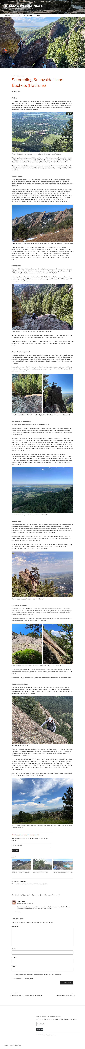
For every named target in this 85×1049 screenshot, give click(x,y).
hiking (24, 883)
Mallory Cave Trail (62, 162)
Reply (18, 912)
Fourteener (52, 428)
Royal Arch (68, 544)
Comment (15, 926)
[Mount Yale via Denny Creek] (42, 864)
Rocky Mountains (20, 881)
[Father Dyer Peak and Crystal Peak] (21, 864)
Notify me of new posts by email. (24, 978)
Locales (18, 15)
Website (14, 966)
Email (14, 957)
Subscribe (15, 850)
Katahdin (21, 458)
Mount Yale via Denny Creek (40, 872)
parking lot (41, 101)
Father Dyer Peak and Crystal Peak (21, 872)
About (38, 15)
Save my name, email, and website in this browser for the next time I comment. (38, 974)
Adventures (8, 15)
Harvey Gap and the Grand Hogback (62, 872)
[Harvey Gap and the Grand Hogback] (63, 864)
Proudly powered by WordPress (12, 1045)
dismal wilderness (24, 6)
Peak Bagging (28, 15)
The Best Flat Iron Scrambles (54, 454)
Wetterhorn (31, 458)
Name (14, 949)
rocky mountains (33, 883)
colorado (17, 883)
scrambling (43, 883)
